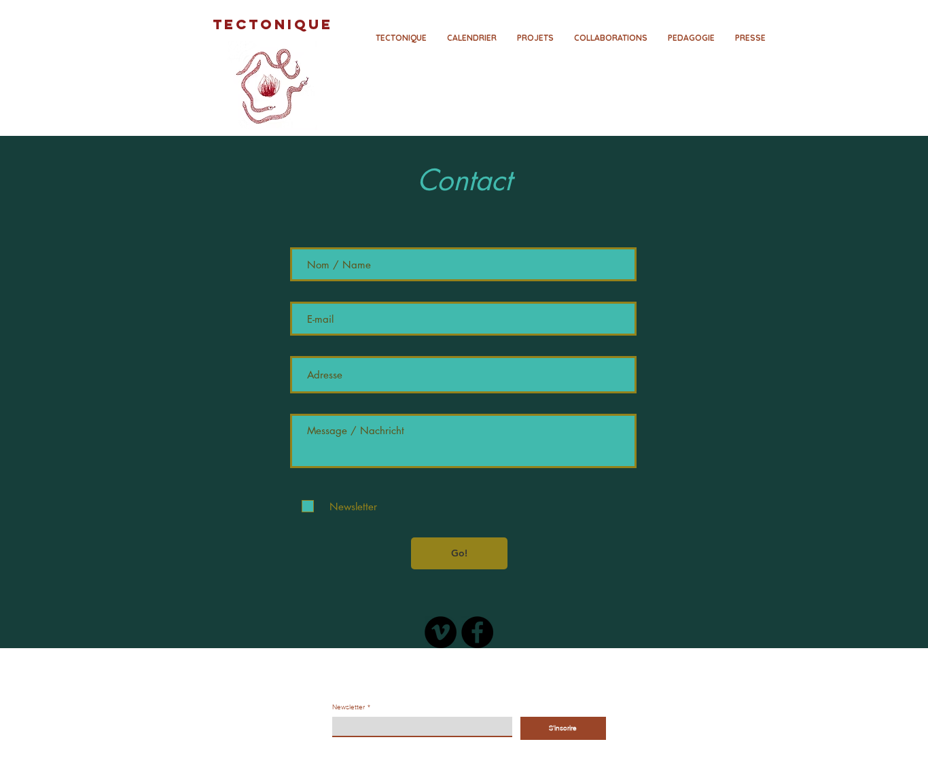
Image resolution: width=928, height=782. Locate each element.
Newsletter (351, 707)
